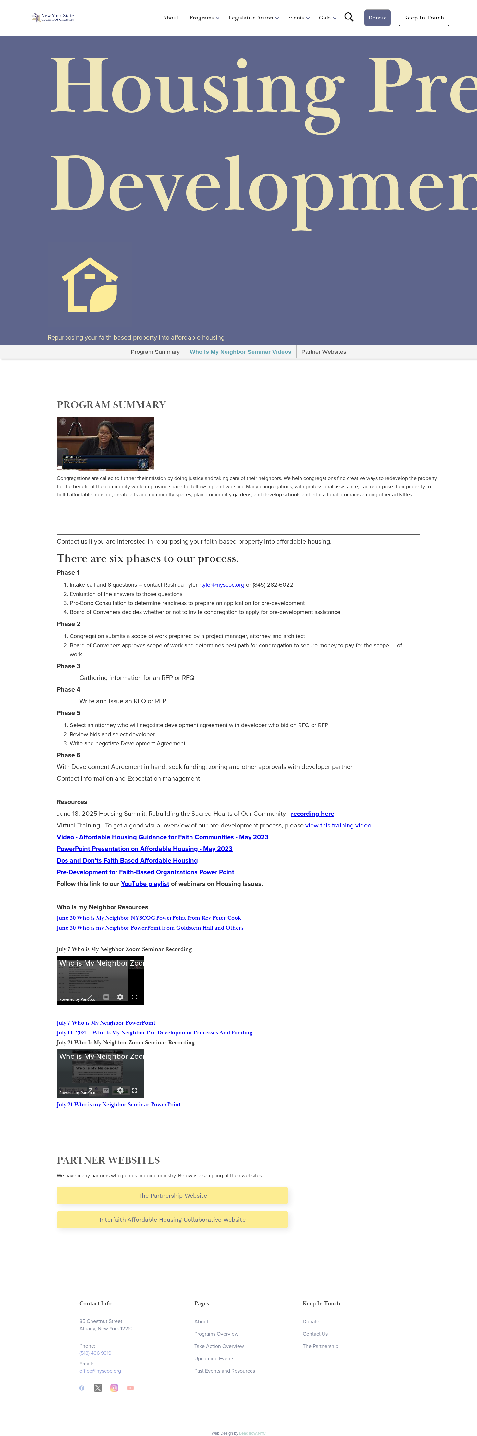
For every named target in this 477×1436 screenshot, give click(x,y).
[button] (202, 18)
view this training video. (339, 825)
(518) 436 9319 (95, 1353)
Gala (325, 18)
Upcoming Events (214, 1358)
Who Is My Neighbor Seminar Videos (240, 352)
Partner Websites (323, 352)
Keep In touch (424, 17)
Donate (377, 17)
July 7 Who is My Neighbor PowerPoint (106, 1023)
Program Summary (155, 352)
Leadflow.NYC (252, 1433)
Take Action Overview (219, 1346)
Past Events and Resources (224, 1371)
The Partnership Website (172, 1195)
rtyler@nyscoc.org (221, 584)
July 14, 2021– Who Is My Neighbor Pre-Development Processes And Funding (155, 1032)
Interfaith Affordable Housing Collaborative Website (173, 1219)
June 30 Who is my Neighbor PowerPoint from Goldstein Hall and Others (150, 927)
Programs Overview (216, 1334)
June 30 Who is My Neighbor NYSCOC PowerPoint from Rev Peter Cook (149, 918)
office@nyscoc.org (100, 1371)
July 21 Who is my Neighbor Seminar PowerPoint (119, 1104)
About (170, 17)
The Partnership (320, 1346)
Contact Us (315, 1334)
